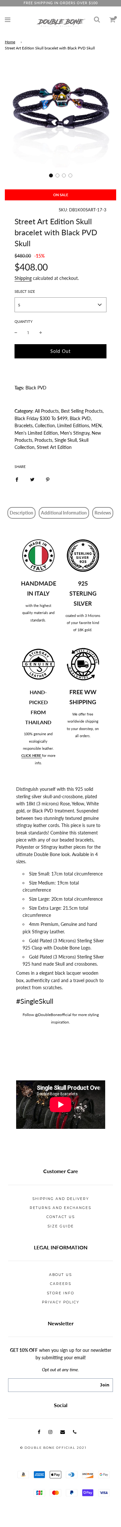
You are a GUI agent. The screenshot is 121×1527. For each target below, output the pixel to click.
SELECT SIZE (25, 291)
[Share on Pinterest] (48, 479)
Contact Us (60, 1217)
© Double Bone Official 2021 (53, 1447)
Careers (60, 1284)
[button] (51, 175)
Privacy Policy (60, 1302)
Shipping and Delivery (60, 1199)
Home (10, 41)
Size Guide (60, 1226)
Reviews (103, 512)
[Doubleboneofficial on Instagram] (50, 1432)
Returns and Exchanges (60, 1208)
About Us (60, 1275)
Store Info (60, 1293)
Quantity (24, 321)
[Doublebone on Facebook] (39, 1432)
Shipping (23, 278)
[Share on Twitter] (32, 479)
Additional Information (64, 512)
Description (21, 512)
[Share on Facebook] (17, 479)
